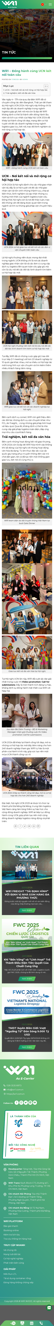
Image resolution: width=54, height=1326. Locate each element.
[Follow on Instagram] (21, 1103)
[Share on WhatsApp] (16, 826)
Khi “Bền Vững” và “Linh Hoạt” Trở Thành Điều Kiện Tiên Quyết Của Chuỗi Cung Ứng (27, 963)
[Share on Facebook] (20, 826)
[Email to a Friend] (29, 826)
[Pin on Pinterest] (34, 826)
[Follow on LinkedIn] (30, 1103)
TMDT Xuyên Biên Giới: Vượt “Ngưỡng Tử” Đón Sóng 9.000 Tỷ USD (27, 1031)
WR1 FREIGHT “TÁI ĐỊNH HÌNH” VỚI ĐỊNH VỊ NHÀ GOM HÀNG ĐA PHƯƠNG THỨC (27, 894)
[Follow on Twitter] (26, 1103)
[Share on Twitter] (25, 826)
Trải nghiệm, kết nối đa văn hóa (20, 93)
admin (25, 79)
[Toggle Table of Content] (45, 86)
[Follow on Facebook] (17, 1103)
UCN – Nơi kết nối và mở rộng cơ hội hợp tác (26, 90)
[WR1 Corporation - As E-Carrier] (10, 4)
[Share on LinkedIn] (38, 826)
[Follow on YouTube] (35, 1103)
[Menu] (50, 4)
